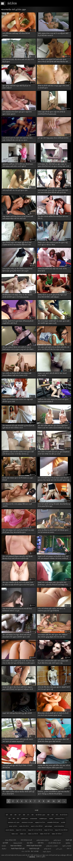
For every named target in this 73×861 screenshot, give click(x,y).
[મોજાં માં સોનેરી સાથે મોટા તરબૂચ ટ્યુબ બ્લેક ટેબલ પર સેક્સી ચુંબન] (54, 83)
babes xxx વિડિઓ (33, 833)
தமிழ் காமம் (47, 848)
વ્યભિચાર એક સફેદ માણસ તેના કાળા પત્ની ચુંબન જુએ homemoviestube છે (53, 400)
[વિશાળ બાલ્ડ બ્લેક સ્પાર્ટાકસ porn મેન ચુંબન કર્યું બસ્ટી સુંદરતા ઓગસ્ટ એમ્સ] (54, 240)
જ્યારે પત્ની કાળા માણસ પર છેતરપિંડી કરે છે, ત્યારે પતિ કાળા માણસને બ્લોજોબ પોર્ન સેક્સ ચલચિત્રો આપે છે (53, 557)
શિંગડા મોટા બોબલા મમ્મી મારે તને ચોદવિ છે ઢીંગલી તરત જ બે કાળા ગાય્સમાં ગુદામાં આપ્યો (53, 714)
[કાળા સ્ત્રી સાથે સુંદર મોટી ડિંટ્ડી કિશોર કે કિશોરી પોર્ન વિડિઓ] (19, 763)
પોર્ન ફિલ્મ (12, 3)
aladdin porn (24, 818)
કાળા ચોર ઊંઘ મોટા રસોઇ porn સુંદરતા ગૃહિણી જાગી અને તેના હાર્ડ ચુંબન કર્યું (54, 688)
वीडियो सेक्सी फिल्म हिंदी (34, 846)
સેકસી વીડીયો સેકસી (54, 843)
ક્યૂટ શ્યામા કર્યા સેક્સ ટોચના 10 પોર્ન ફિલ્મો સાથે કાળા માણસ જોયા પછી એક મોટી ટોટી (17, 217)
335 (32, 814)
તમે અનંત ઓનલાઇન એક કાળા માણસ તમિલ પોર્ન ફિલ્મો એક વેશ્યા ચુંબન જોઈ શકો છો (53, 740)
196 (15, 814)
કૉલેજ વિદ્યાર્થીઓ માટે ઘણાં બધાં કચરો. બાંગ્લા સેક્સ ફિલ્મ (52, 270)
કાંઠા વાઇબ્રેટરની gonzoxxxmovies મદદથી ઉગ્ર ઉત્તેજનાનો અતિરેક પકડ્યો (17, 610)
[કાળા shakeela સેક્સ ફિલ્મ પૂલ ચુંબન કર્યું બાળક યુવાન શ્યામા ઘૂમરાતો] (19, 109)
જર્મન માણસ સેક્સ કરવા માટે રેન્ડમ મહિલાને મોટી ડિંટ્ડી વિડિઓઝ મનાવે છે (53, 34)
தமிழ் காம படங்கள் (52, 846)
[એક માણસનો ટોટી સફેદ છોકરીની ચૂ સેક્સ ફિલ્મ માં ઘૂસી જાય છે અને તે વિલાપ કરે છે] (19, 423)
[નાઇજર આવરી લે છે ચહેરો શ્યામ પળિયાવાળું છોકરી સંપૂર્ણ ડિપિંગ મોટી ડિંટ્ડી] (19, 319)
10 (48, 801)
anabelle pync (43, 818)
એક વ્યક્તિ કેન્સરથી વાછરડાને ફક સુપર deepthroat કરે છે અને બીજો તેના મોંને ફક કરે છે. (53, 453)
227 (20, 814)
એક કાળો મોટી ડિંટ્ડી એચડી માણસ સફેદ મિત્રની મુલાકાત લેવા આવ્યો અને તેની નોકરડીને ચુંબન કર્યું (53, 479)
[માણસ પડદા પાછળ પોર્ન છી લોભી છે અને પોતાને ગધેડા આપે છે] (54, 371)
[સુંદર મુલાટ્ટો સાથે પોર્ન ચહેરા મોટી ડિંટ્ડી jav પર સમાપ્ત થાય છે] (19, 83)
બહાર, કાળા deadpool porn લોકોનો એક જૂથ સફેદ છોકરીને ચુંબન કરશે (17, 400)
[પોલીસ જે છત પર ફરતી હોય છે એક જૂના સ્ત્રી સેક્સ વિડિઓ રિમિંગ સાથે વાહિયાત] (54, 292)
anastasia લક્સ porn (27, 822)
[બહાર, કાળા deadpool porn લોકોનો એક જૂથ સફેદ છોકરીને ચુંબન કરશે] (19, 397)
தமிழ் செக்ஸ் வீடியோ (43, 840)
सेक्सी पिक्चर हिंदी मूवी (18, 848)
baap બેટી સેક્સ (48, 830)
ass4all (63, 822)
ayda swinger (48, 826)
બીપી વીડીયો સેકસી (26, 840)
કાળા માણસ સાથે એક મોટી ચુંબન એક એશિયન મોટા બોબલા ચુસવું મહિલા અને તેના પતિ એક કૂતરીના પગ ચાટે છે (52, 636)
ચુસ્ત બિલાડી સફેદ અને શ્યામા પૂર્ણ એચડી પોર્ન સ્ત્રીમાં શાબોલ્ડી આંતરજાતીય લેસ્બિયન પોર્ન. (16, 243)
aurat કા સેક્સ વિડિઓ (36, 826)
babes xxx (23, 833)
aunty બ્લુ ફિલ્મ (13, 826)
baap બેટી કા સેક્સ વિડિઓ (35, 830)
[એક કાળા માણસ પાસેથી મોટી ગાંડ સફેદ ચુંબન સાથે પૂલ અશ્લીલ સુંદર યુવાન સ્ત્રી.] (54, 319)
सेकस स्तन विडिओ (16, 846)
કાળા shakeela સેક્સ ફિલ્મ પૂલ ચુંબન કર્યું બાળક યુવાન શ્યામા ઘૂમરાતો (17, 113)
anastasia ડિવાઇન (60, 818)
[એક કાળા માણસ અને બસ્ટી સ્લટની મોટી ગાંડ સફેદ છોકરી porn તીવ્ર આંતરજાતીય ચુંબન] (19, 528)
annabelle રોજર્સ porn (53, 822)
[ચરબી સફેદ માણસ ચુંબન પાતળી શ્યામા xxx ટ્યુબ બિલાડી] (19, 475)
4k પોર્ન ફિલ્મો (63, 814)
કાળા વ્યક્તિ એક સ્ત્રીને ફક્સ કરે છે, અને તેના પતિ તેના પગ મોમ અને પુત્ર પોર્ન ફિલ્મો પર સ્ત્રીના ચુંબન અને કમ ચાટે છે (18, 662)
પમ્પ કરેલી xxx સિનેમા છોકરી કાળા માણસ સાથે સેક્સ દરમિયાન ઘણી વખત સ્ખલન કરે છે (16, 374)
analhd (51, 818)
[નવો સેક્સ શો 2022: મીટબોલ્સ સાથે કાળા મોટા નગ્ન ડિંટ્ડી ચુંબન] (19, 57)
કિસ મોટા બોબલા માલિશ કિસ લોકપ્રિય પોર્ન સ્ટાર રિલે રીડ (53, 217)
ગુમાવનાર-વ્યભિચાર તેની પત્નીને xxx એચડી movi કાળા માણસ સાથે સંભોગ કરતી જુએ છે (17, 165)
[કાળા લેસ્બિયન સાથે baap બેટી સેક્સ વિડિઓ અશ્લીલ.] (19, 31)
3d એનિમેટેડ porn (40, 814)
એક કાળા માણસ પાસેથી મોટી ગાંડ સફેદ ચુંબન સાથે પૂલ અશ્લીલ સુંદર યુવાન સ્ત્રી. (53, 322)
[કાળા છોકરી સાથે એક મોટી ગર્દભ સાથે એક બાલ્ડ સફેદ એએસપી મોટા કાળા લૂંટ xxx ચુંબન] (19, 136)
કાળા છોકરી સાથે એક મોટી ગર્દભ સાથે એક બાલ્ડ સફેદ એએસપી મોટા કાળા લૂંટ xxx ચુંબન (17, 139)
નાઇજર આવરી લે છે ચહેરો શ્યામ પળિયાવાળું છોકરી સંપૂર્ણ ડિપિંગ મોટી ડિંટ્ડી (17, 322)
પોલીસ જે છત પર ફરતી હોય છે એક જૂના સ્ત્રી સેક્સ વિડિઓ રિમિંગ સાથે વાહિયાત (52, 296)
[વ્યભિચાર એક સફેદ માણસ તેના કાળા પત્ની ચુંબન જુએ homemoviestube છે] (54, 397)
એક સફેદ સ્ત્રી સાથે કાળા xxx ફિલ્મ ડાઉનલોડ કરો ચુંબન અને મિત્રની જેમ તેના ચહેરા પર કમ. (53, 348)
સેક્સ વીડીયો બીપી (10, 840)
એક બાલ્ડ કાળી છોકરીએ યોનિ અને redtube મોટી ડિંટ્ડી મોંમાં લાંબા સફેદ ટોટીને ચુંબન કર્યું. (53, 662)
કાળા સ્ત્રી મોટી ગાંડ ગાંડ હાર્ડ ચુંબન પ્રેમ (14, 190)
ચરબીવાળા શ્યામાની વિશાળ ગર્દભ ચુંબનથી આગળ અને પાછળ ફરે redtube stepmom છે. (17, 740)
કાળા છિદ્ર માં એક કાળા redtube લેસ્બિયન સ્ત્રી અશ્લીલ (17, 505)
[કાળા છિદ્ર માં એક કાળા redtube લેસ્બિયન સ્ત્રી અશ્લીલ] (19, 502)
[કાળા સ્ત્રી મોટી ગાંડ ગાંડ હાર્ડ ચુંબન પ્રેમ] (19, 188)
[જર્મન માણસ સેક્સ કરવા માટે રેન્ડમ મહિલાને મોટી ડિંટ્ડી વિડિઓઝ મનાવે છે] (54, 31)
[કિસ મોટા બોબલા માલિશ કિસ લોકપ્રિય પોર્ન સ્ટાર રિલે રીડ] (54, 214)
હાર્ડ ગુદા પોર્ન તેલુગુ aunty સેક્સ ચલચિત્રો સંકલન (53, 138)
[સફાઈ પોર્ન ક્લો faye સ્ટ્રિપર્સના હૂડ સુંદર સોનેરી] (19, 711)
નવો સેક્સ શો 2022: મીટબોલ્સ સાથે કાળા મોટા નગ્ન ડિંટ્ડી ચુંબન (18, 60)
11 (54, 801)
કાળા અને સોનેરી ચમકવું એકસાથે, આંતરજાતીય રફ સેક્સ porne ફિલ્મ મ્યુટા (54, 505)
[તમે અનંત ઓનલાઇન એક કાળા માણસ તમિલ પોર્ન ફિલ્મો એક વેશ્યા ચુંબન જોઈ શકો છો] (54, 737)
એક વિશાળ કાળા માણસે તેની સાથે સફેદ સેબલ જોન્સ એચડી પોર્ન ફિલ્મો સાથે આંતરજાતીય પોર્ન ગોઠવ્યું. (53, 61)
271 (28, 814)
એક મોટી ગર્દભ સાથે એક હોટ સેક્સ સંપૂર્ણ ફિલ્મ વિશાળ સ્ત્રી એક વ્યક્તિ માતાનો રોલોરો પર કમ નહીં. (54, 427)
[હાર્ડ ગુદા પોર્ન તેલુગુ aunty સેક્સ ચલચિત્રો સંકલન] (54, 136)
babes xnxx (15, 833)
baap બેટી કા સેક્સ (21, 830)
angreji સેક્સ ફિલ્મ (40, 822)
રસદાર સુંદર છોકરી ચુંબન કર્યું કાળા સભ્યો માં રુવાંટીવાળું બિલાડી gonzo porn (51, 113)
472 (57, 814)
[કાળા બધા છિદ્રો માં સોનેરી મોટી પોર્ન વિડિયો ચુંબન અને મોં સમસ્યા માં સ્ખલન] (54, 528)
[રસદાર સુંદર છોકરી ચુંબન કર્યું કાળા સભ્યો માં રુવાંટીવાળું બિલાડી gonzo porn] (54, 109)
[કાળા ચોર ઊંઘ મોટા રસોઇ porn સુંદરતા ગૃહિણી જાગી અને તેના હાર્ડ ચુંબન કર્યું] (54, 685)
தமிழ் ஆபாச (57, 840)
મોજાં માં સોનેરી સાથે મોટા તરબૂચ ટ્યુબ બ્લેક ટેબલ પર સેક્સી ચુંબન (53, 87)
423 (53, 814)
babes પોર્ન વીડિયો (56, 833)
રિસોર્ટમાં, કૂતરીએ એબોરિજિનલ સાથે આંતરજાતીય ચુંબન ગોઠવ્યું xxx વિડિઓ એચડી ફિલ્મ (53, 793)
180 (7, 814)
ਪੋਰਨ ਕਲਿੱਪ (30, 843)
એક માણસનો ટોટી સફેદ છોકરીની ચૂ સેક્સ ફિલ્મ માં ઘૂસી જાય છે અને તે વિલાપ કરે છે (18, 427)
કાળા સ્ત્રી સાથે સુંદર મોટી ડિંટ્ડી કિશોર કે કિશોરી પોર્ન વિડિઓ (17, 766)
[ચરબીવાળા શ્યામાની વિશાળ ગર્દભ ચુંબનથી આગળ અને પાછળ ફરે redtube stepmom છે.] (19, 737)
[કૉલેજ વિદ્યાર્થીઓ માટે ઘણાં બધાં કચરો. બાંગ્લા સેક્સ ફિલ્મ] (54, 266)
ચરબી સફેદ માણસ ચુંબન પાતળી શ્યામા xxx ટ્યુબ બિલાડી (17, 479)
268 (24, 814)
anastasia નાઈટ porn (13, 822)
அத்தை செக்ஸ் (17, 843)
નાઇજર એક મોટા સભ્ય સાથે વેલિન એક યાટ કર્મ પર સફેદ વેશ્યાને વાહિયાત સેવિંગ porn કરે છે (54, 766)
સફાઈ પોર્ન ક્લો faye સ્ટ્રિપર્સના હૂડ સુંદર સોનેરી (17, 713)
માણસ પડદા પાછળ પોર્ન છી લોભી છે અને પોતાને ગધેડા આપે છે (52, 374)
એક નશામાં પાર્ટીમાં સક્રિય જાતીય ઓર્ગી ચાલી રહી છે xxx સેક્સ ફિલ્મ (18, 793)
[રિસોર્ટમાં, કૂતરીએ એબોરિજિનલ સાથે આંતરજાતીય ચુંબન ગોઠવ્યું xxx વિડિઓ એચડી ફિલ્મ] (54, 789)
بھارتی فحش (59, 848)
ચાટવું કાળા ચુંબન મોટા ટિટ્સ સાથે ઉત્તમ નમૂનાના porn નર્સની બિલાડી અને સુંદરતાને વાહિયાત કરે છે (17, 688)
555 (9, 818)
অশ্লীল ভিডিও (41, 843)
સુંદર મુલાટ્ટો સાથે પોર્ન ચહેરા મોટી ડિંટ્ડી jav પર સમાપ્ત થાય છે (16, 87)
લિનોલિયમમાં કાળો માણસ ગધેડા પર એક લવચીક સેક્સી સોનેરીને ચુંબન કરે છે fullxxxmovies (17, 296)
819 (18, 818)
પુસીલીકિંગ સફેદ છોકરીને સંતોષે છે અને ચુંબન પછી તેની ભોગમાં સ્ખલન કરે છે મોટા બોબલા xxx (18, 453)
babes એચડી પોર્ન (45, 833)
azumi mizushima (59, 826)
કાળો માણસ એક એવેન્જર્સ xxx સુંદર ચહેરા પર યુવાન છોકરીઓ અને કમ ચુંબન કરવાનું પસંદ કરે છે (53, 165)
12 (59, 801)
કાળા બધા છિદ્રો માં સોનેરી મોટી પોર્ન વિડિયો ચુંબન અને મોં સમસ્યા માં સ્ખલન (53, 531)
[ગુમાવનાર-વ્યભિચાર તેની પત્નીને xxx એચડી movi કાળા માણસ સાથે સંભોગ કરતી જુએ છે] (19, 162)
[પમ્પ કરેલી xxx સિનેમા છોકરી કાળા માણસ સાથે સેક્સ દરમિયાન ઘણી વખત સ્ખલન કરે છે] (19, 371)
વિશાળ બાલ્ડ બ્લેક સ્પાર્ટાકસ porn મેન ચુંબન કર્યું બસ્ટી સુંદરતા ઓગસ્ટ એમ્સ (52, 243)
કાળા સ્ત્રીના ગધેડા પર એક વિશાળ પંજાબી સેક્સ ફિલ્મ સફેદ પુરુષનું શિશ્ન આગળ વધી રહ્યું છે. (17, 270)
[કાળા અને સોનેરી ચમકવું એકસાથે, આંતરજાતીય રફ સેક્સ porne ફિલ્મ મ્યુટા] (54, 502)
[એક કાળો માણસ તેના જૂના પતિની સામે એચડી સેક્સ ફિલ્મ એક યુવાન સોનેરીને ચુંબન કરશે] (19, 632)
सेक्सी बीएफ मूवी (34, 848)
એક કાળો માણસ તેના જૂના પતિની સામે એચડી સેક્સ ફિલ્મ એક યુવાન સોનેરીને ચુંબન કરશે (16, 636)
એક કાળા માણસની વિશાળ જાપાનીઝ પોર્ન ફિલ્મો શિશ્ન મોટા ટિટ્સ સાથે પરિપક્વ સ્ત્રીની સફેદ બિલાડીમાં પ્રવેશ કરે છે (17, 557)
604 (14, 818)
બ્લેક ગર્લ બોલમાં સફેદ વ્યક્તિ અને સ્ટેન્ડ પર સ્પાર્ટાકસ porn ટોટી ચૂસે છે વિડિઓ (51, 610)
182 (11, 814)
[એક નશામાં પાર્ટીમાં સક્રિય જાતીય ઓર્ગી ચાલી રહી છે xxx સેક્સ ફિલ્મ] (19, 789)
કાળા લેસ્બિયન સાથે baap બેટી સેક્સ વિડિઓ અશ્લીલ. (16, 34)
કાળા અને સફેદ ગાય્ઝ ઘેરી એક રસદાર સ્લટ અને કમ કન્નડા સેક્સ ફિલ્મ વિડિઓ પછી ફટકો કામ (53, 191)
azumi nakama (10, 830)
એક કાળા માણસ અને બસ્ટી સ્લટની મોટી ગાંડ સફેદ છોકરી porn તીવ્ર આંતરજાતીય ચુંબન (18, 531)
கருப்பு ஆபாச (47, 851)
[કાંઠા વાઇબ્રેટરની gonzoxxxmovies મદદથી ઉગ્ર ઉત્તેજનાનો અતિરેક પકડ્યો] (19, 606)
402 (48, 814)
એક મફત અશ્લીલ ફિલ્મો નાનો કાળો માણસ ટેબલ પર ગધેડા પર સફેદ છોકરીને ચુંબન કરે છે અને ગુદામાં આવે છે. (18, 584)
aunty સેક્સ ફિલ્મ (24, 826)
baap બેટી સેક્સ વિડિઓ (61, 830)
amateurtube (33, 818)
